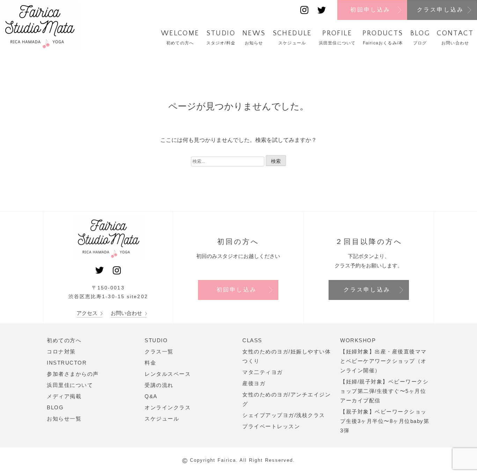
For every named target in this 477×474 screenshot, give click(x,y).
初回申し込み (370, 10)
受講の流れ (159, 385)
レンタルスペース (168, 374)
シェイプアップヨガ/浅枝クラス (283, 415)
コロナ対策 (61, 351)
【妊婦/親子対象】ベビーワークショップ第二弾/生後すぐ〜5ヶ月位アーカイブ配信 (384, 391)
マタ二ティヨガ (262, 372)
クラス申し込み (440, 10)
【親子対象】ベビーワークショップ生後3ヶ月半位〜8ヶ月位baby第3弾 (384, 421)
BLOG (55, 407)
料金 (150, 363)
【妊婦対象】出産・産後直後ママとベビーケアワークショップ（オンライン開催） (383, 361)
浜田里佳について (70, 385)
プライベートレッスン (271, 426)
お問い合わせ (127, 313)
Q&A (151, 396)
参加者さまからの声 (73, 374)
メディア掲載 (64, 396)
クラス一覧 (159, 351)
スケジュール (162, 419)
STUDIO (156, 340)
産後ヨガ (253, 383)
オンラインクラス (168, 407)
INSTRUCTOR (67, 363)
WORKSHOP (358, 340)
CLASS (252, 340)
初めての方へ (64, 340)
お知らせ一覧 (64, 419)
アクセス (87, 313)
